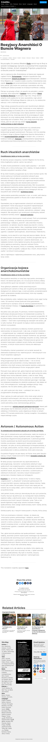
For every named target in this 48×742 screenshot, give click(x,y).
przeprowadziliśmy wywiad (14, 136)
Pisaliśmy (4, 479)
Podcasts (15, 4)
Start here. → (26, 679)
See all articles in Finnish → (8, 6)
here (26, 568)
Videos (3, 662)
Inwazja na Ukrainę (19, 79)
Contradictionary (6, 674)
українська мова (6, 726)
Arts (3, 646)
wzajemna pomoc (27, 192)
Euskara (8, 714)
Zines (3, 658)
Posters (4, 660)
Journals (7, 658)
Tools (11, 4)
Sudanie (23, 93)
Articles (4, 644)
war (25, 589)
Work (3, 676)
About (35, 4)
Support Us (43, 2)
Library (7, 4)
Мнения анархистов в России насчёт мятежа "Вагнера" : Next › (24, 595)
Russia (19, 589)
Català (10, 728)
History (8, 649)
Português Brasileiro (5, 59)
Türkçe (8, 716)
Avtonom (18, 139)
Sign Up (44, 654)
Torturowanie (16, 76)
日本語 (41, 57)
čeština (10, 57)
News (5, 651)
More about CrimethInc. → (26, 670)
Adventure (7, 646)
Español (8, 700)
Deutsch (15, 57)
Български (5, 57)
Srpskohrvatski (6, 719)
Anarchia (9, 83)
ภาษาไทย (8, 725)
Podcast (4, 686)
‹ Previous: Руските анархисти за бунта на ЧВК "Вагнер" (24, 592)
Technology (10, 651)
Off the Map (8, 684)
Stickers (8, 660)
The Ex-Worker (6, 688)
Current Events (6, 55)
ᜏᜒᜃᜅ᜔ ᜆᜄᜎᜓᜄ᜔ (5, 733)
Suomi (3, 709)
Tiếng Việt (4, 728)
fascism (28, 589)
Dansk (8, 723)
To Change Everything (8, 663)
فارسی (3, 718)
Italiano (37, 57)
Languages (30, 4)
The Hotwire (5, 691)
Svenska (4, 723)
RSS (7, 644)
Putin (29, 63)
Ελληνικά (29, 57)
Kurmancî (4, 732)
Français (23, 57)
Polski (3, 707)
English (19, 57)
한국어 (3, 721)
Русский (12, 59)
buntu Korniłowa (27, 306)
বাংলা (12, 721)
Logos (11, 662)
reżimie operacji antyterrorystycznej (26, 406)
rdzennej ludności (26, 214)
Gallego (6, 730)
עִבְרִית (3, 725)
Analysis (4, 648)
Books (2, 4)
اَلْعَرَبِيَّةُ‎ (12, 719)
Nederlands (9, 718)
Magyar (33, 57)
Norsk (9, 732)
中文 (9, 711)
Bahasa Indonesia (6, 712)
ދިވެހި (3, 730)
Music (7, 662)
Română (8, 721)
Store (20, 4)
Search (24, 4)
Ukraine (22, 589)
